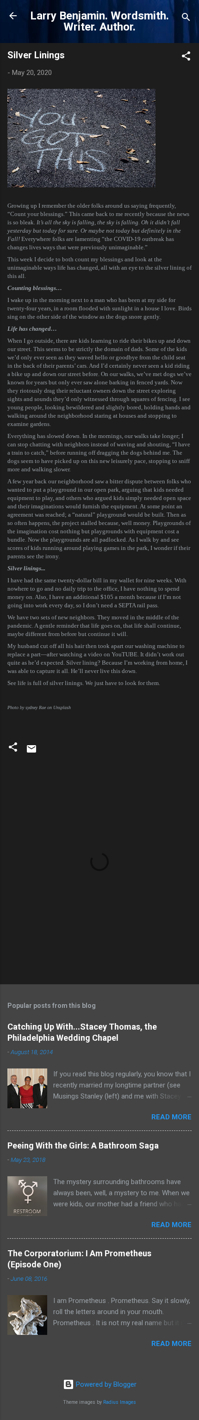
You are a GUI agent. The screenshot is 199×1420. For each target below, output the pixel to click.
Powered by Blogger (105, 1384)
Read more (171, 1117)
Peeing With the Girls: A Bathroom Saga (83, 1145)
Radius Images (119, 1402)
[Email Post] (31, 752)
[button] (186, 57)
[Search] (186, 19)
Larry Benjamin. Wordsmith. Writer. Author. (99, 21)
